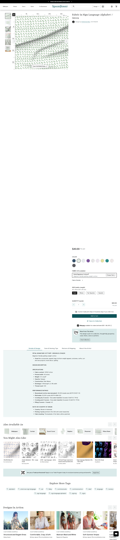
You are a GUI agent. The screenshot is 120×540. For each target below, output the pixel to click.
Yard (74, 293)
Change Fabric (111, 275)
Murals (15, 6)
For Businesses (43, 6)
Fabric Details (77, 280)
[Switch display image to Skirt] (8, 36)
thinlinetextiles (85, 22)
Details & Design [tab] (34, 348)
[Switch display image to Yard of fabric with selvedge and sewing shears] (8, 22)
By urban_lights (116, 463)
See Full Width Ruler (40, 66)
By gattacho (97, 461)
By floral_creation (62, 463)
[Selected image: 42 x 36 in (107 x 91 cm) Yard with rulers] (8, 16)
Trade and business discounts (60, 1)
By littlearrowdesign (44, 461)
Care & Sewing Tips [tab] (51, 348)
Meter (82, 293)
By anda (78, 463)
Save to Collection (94, 321)
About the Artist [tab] (85, 348)
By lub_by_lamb (25, 463)
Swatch (100, 293)
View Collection (85, 339)
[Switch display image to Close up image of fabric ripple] (8, 42)
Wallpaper (5, 6)
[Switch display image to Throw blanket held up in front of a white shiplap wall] (8, 49)
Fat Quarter (91, 293)
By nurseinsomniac (8, 461)
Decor (23, 6)
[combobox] (96, 6)
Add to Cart (94, 316)
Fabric (32, 6)
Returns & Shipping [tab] (68, 348)
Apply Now (96, 472)
